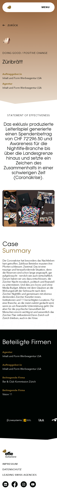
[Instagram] (24, 484)
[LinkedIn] (5, 484)
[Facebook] (15, 484)
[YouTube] (33, 484)
